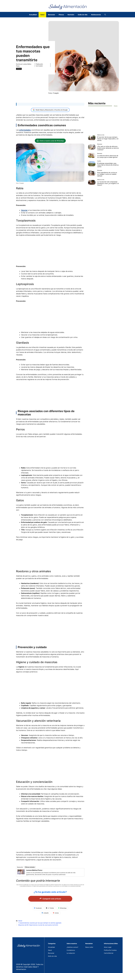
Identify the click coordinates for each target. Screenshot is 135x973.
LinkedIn (46, 913)
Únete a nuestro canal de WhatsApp (52, 141)
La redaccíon (71, 953)
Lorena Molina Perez (34, 870)
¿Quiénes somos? (72, 947)
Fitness (61, 15)
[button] (105, 14)
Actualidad (33, 15)
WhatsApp (63, 908)
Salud (42, 15)
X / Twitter (51, 908)
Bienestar (51, 15)
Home (115, 106)
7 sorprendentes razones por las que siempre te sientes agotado (39, 923)
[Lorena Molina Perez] (21, 874)
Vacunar (24, 210)
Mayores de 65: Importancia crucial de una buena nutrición (38, 925)
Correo (57, 913)
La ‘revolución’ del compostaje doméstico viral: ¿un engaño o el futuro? (108, 183)
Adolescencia (96, 15)
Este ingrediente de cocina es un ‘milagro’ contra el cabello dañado (107, 174)
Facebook (39, 908)
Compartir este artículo (52, 899)
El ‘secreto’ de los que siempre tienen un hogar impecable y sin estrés (107, 138)
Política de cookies (110, 950)
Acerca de (20, 867)
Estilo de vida (82, 15)
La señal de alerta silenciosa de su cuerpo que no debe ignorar (107, 156)
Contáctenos (71, 950)
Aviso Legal (107, 947)
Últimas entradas (30, 867)
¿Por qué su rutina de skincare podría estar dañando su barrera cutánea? (108, 148)
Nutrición (71, 15)
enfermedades (25, 130)
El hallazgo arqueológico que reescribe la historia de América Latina (108, 164)
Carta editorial (108, 953)
